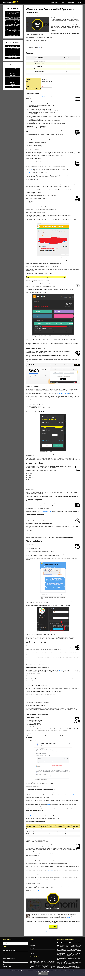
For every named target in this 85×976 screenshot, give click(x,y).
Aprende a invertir (6, 964)
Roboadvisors (12, 84)
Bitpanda (62, 393)
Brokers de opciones (12, 57)
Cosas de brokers (6, 953)
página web (38, 890)
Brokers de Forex (12, 53)
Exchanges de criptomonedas (12, 48)
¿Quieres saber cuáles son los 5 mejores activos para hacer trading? (46, 277)
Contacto (32, 953)
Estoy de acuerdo (42, 973)
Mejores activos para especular (36, 942)
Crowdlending (12, 86)
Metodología (32, 951)
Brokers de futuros (12, 55)
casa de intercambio (47, 511)
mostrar (39, 47)
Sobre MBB (79, 2)
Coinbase (58, 393)
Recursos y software (7, 966)
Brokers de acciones (12, 46)
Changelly (60, 670)
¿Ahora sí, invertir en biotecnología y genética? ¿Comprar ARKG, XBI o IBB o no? (12, 25)
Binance (67, 393)
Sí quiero (53, 927)
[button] (39, 825)
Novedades (63, 2)
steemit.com (50, 870)
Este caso (31, 169)
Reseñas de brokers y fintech (9, 958)
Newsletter (71, 2)
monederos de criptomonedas (43, 96)
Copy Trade (12, 82)
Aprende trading (6, 961)
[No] (83, 972)
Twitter (68, 917)
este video (29, 815)
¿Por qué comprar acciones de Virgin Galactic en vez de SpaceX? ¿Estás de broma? (12, 30)
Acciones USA (12, 71)
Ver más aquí (76, 794)
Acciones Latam (12, 73)
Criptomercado (12, 79)
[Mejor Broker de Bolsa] (10, 2)
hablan (48, 804)
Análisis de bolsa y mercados (9, 950)
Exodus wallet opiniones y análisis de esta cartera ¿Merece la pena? (39, 931)
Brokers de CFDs (12, 50)
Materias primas (12, 77)
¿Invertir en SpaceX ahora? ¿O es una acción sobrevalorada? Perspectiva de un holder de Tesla (12, 13)
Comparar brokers (53, 2)
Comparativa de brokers (8, 955)
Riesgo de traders (33, 945)
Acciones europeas (12, 75)
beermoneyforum (31, 792)
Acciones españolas (13, 68)
